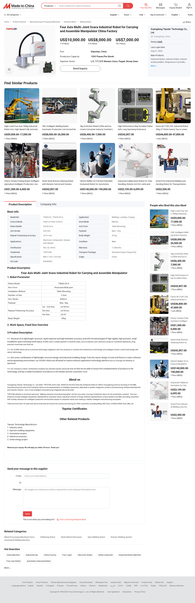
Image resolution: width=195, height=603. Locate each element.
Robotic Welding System (121, 537)
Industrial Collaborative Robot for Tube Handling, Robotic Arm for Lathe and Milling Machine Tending (179, 384)
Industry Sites (116, 582)
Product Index (146, 582)
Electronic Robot (85, 555)
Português (50, 585)
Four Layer (67, 555)
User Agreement (113, 592)
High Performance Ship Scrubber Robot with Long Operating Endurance (179, 277)
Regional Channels (131, 582)
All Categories (13, 14)
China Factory (50, 555)
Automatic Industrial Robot (39, 561)
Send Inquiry (80, 68)
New (114, 241)
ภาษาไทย (144, 585)
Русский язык (72, 585)
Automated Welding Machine (17, 540)
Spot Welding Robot (96, 537)
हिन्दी (135, 585)
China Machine (13, 555)
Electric (115, 221)
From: (18, 476)
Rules (190, 14)
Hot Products (27, 582)
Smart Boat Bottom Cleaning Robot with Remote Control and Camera (179, 341)
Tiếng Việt (163, 585)
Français (60, 585)
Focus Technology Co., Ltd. (78, 592)
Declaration (127, 592)
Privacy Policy (139, 592)
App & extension (157, 14)
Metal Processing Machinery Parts (19, 537)
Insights (170, 582)
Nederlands (102, 585)
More (153, 65)
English (31, 585)
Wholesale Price (101, 582)
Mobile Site (159, 582)
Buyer (126, 14)
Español (40, 585)
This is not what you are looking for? (39, 519)
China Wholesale (85, 582)
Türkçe (153, 585)
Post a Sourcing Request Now (71, 519)
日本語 (128, 585)
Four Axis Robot (14, 561)
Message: (17, 489)
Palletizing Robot (47, 537)
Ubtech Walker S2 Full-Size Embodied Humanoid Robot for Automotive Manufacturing (180, 362)
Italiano (83, 585)
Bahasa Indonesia (177, 585)
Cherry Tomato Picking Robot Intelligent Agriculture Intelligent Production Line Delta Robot (179, 319)
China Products (42, 582)
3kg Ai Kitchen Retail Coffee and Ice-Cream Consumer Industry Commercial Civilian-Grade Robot (179, 255)
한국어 (120, 585)
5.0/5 (159, 42)
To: (20, 482)
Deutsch (92, 585)
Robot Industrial (105, 555)
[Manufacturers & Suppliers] (18, 6)
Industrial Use (32, 555)
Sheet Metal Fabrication (71, 537)
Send (27, 513)
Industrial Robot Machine (130, 555)
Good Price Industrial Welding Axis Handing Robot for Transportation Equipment (179, 405)
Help (141, 14)
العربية (112, 585)
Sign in (189, 7)
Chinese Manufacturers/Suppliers (63, 582)
